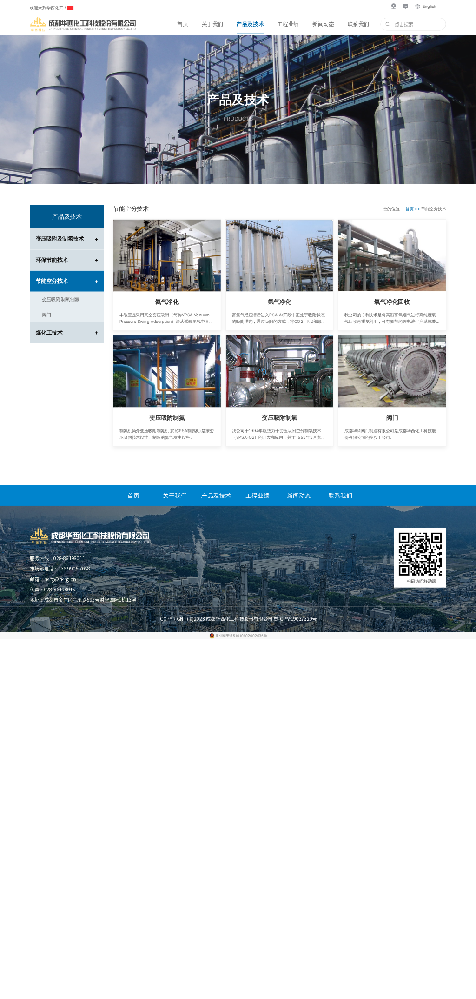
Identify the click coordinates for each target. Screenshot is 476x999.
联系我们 (358, 24)
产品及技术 (250, 24)
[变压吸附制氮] (167, 371)
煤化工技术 (67, 332)
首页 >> (413, 208)
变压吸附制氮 (167, 417)
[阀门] (392, 371)
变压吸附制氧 (280, 417)
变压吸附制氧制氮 (61, 299)
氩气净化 (279, 301)
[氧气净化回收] (392, 256)
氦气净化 (167, 301)
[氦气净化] (167, 256)
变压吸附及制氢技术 (67, 238)
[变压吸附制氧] (279, 371)
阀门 (392, 417)
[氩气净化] (279, 256)
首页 (182, 24)
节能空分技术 (67, 280)
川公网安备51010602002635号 (241, 635)
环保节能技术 (67, 259)
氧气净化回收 (392, 301)
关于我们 (212, 24)
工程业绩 (287, 24)
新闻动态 (323, 24)
